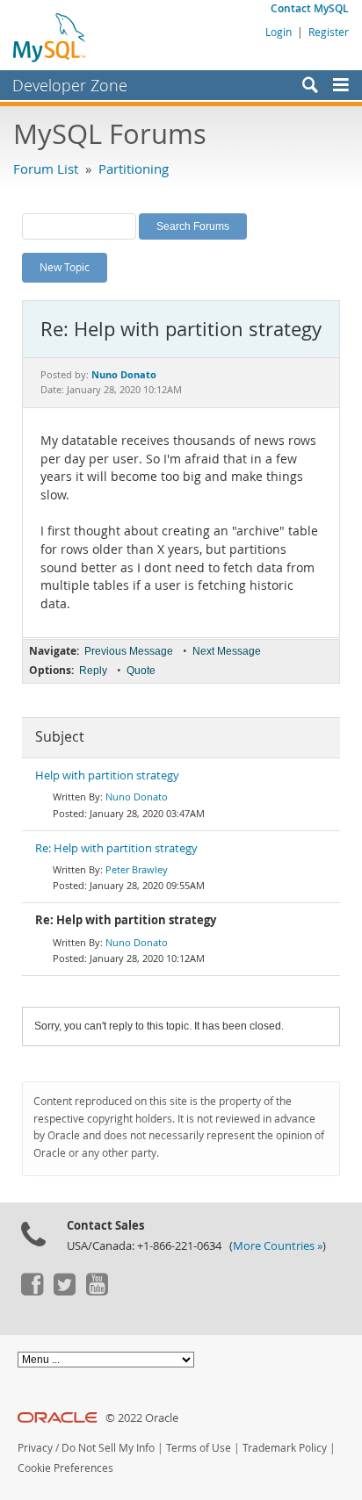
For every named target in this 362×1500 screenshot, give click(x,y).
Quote (141, 670)
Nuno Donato (136, 796)
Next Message (226, 651)
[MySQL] (50, 37)
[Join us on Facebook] (32, 1291)
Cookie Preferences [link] (65, 1468)
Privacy (35, 1447)
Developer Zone (69, 85)
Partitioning (133, 168)
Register (328, 32)
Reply (93, 670)
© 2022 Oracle (141, 1417)
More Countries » (277, 1245)
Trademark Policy (285, 1447)
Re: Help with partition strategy (116, 848)
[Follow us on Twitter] (64, 1291)
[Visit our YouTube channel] (97, 1291)
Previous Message (128, 651)
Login (278, 32)
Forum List (45, 168)
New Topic (65, 267)
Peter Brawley (136, 869)
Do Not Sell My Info (108, 1447)
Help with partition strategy (107, 775)
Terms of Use (198, 1447)
